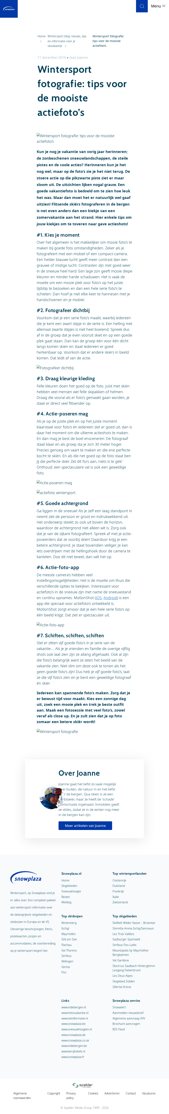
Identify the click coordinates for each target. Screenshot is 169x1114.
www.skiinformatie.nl (74, 1018)
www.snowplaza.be (73, 1024)
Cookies (93, 1093)
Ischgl (65, 928)
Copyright (53, 1093)
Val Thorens (69, 950)
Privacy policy (71, 1095)
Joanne (82, 57)
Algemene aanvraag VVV (129, 1018)
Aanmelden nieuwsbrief (128, 1013)
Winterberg (68, 923)
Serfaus (66, 956)
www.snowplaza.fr (72, 1057)
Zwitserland (120, 902)
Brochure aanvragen (126, 1024)
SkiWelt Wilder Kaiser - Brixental (134, 923)
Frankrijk (118, 891)
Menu (156, 6)
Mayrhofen (68, 934)
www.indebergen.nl (73, 1007)
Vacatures (149, 1093)
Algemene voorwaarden (22, 1095)
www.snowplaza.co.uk (75, 1040)
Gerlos (65, 967)
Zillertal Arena (122, 987)
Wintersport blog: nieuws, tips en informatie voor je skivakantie (67, 41)
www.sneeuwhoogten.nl (76, 1029)
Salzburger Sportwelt (126, 939)
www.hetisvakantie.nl (74, 1013)
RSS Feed (119, 1029)
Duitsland (119, 886)
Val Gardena (121, 960)
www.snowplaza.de (73, 1035)
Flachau (66, 945)
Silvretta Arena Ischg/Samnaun (133, 928)
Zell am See (69, 939)
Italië (116, 897)
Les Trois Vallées (123, 934)
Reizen (65, 897)
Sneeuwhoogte (71, 891)
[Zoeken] (142, 6)
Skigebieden (69, 886)
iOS (99, 597)
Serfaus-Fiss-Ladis (124, 945)
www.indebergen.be (74, 1046)
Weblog (66, 902)
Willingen (67, 961)
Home (65, 880)
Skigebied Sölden (124, 981)
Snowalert (119, 1007)
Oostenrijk (119, 880)
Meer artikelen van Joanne (85, 825)
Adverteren (112, 1093)
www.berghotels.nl (73, 1051)
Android (110, 597)
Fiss (63, 972)
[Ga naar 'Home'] (9, 9)
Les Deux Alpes (123, 976)
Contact (131, 1093)
